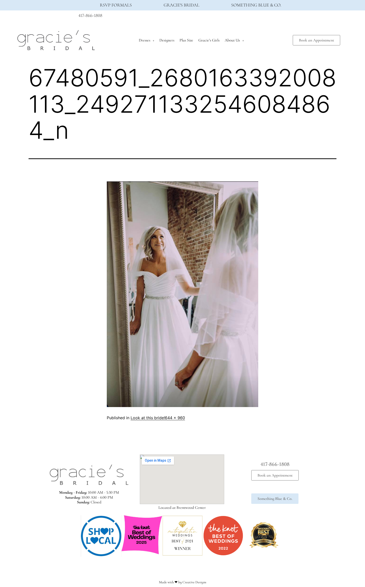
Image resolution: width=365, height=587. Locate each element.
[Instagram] (276, 17)
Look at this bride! (148, 417)
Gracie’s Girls (208, 40)
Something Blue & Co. (256, 5)
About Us (232, 40)
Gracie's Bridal (181, 5)
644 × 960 (175, 417)
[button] (75, 536)
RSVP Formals (116, 5)
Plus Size (186, 40)
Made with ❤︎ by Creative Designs (182, 582)
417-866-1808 (90, 15)
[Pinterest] (285, 17)
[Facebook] (267, 17)
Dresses (144, 40)
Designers (166, 40)
